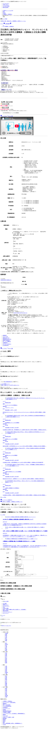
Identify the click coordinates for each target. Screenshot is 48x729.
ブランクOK (5, 336)
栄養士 (4, 720)
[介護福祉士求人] (19, 570)
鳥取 (6, 678)
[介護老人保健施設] (19, 566)
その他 (4, 724)
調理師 (4, 719)
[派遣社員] (18, 562)
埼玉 (6, 645)
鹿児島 (6, 695)
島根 (6, 679)
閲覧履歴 (8, 23)
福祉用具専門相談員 (7, 711)
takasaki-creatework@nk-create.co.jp (20, 312)
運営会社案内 (5, 7)
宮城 (6, 639)
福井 (6, 659)
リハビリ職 (5, 715)
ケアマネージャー (6, 708)
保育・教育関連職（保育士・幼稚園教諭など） (12, 723)
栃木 (6, 648)
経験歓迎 (5, 335)
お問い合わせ (5, 4)
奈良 (6, 671)
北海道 (6, 633)
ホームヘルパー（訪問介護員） (9, 702)
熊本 (6, 693)
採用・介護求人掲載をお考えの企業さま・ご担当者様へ (14, 609)
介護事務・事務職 (6, 712)
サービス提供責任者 (7, 706)
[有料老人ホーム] (19, 567)
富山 (6, 657)
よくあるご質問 (6, 6)
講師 (4, 722)
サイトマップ (5, 613)
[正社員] (18, 560)
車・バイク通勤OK (7, 341)
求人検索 (5, 603)
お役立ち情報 (5, 608)
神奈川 (6, 644)
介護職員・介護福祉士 (7, 14)
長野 (6, 655)
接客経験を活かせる (7, 339)
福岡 (6, 688)
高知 (6, 685)
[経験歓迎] (19, 573)
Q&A (4, 607)
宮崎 (6, 694)
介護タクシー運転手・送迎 (8, 717)
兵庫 (6, 668)
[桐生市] (17, 553)
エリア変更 (5, 18)
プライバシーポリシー (7, 611)
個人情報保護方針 (8, 381)
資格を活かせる (6, 337)
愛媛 (6, 683)
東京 (6, 643)
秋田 (6, 635)
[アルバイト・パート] (18, 563)
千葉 (6, 646)
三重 (6, 673)
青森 (6, 634)
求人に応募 (10, 116)
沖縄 (6, 696)
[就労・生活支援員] (24, 559)
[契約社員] (18, 561)
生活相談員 (5, 707)
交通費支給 (5, 342)
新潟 (6, 652)
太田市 (4, 13)
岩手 (6, 638)
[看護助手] (24, 558)
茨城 (6, 649)
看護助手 (5, 703)
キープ (3, 23)
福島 (6, 640)
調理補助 (5, 718)
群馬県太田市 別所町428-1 (6, 279)
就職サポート (5, 604)
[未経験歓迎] (19, 572)
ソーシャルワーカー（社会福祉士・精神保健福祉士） (14, 713)
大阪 (6, 666)
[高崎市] (17, 552)
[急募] (19, 569)
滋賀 (6, 669)
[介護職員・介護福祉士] (24, 556)
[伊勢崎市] (17, 554)
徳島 (6, 684)
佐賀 (6, 689)
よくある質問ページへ (5, 383)
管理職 (4, 709)
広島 (6, 677)
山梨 (6, 654)
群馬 (4, 11)
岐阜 (6, 660)
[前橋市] (17, 551)
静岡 (6, 662)
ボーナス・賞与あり (7, 344)
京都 (6, 667)
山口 (6, 680)
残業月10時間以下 (6, 340)
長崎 (6, 690)
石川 (6, 656)
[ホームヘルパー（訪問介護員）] (24, 557)
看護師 (4, 714)
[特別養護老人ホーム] (19, 565)
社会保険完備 (5, 345)
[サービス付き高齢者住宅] (19, 568)
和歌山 (6, 672)
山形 (6, 636)
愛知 (6, 661)
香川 (6, 682)
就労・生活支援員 (6, 704)
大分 (6, 691)
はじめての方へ (6, 3)
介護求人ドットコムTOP (8, 10)
